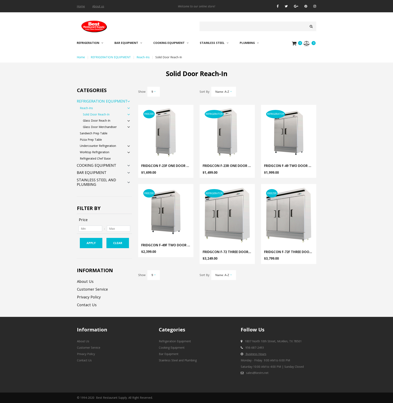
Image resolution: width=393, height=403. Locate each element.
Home (81, 6)
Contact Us (87, 304)
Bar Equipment (168, 354)
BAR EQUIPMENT (126, 43)
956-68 (250, 347)
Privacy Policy (89, 297)
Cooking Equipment (172, 347)
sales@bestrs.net (257, 373)
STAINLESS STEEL (212, 43)
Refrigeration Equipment (175, 341)
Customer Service (92, 289)
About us (98, 6)
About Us (85, 281)
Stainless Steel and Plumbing (178, 360)
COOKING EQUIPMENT (169, 43)
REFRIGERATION (88, 43)
